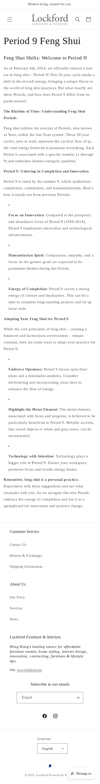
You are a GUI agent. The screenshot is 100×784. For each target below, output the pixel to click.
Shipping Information (26, 566)
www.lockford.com (29, 670)
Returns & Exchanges (26, 555)
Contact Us (18, 545)
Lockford (42, 775)
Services (16, 608)
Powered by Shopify (62, 775)
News (14, 619)
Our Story (17, 597)
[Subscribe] (77, 697)
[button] (9, 19)
